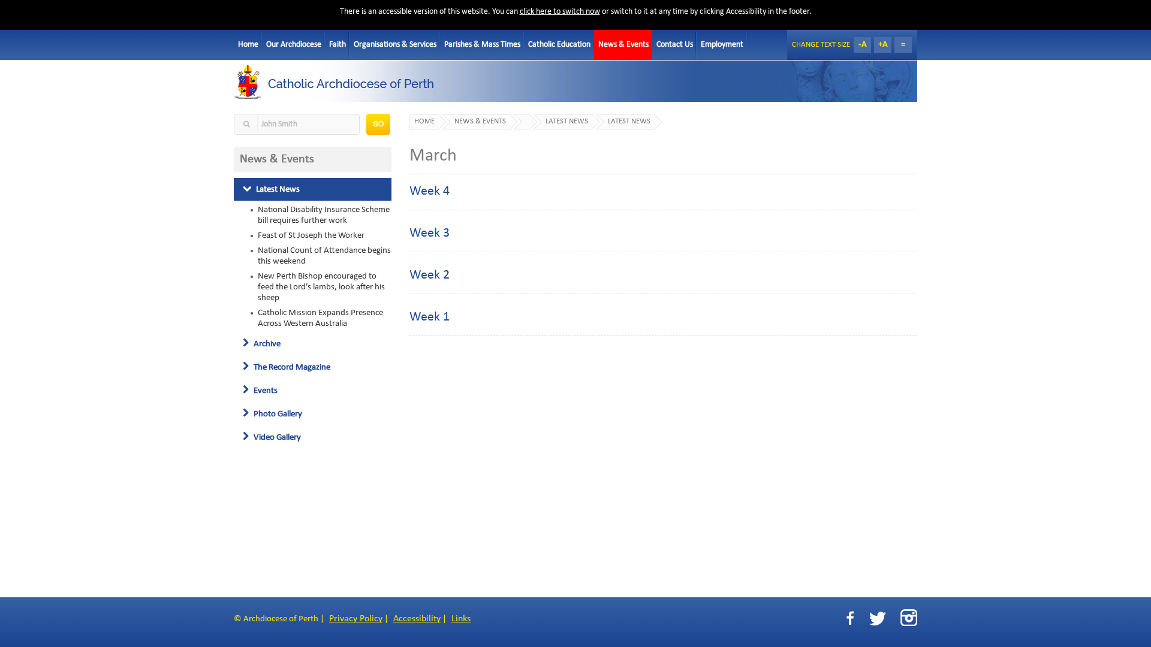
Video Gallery (276, 437)
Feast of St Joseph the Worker (311, 235)
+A (883, 44)
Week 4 (429, 191)
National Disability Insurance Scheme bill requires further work (324, 215)
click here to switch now (560, 11)
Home (248, 45)
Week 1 (429, 317)
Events (265, 390)
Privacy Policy (355, 619)
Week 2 (429, 275)
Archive (266, 344)
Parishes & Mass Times (482, 45)
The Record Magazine (291, 367)
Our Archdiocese (293, 45)
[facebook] (850, 618)
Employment (722, 45)
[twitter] (877, 618)
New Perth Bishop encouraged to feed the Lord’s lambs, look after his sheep (321, 287)
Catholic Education (559, 45)
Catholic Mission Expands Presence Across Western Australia (320, 318)
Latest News (277, 189)
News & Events (623, 45)
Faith (337, 45)
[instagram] (908, 617)
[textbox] (297, 124)
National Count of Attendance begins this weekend (324, 256)
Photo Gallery (277, 414)
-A (862, 44)
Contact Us (674, 45)
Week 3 (429, 233)
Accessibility (417, 619)
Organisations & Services (395, 45)
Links (461, 619)
